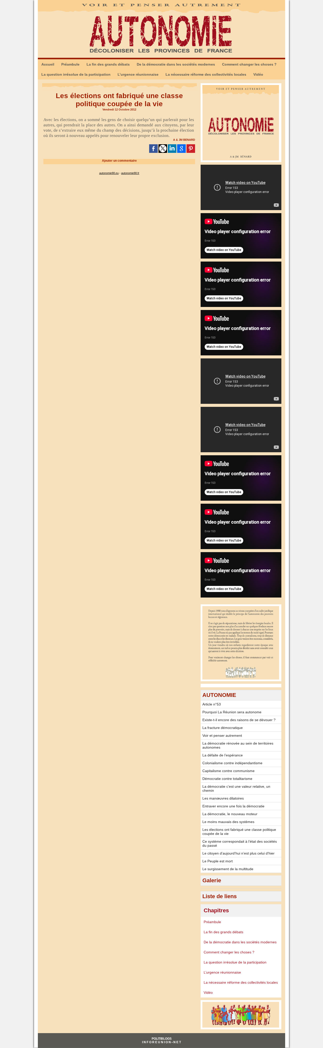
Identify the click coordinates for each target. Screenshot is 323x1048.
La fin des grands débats (108, 64)
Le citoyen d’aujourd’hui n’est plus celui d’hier (238, 853)
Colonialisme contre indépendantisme (232, 763)
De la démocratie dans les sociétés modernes (176, 64)
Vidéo (258, 74)
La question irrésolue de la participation (76, 74)
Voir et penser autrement (222, 735)
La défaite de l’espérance (222, 755)
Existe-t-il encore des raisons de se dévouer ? (239, 720)
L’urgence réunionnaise (138, 74)
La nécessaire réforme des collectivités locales (206, 74)
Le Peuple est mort (217, 861)
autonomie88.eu (109, 173)
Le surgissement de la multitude (227, 869)
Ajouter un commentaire (119, 160)
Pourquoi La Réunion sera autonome (231, 712)
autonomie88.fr (130, 173)
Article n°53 (211, 704)
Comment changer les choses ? (249, 64)
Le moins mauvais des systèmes (228, 822)
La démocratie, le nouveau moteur (229, 814)
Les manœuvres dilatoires (223, 798)
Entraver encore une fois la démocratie (233, 806)
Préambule (70, 64)
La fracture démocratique (222, 728)
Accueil (47, 64)
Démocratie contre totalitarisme (227, 779)
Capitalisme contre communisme (228, 771)
